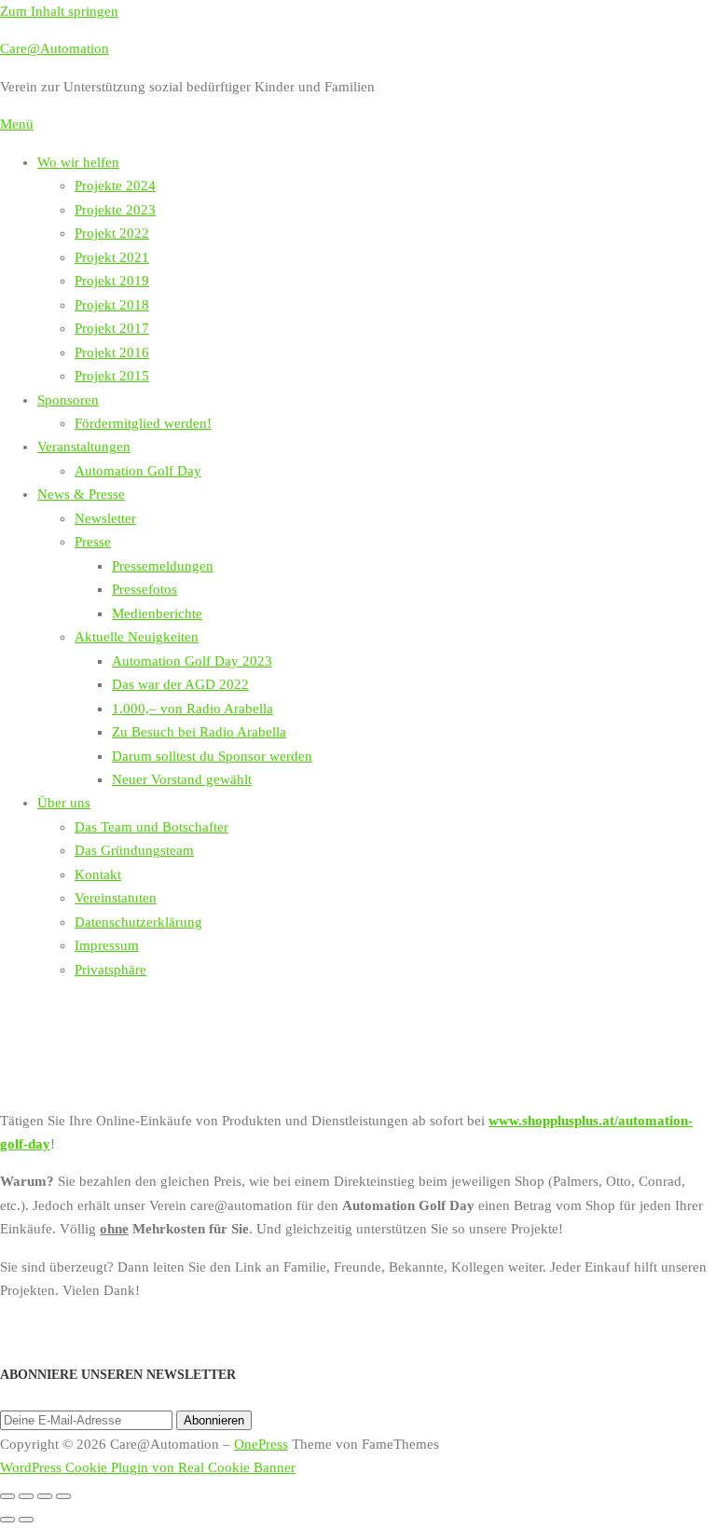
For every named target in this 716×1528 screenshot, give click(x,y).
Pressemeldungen (162, 565)
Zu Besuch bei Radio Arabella (199, 731)
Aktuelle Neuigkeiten (137, 636)
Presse (93, 541)
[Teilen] (44, 1496)
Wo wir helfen (78, 162)
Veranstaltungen (84, 446)
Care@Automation (54, 48)
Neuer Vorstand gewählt (182, 779)
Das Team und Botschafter (151, 826)
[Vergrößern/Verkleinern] (7, 1496)
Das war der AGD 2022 (180, 684)
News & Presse (81, 494)
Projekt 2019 (112, 280)
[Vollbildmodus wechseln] (26, 1496)
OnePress (261, 1444)
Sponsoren (68, 399)
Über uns (63, 802)
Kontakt (98, 874)
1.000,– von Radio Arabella (192, 708)
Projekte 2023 (115, 209)
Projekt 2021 (112, 257)
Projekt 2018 (112, 304)
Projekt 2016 (112, 352)
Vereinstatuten (116, 897)
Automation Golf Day (138, 470)
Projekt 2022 (112, 233)
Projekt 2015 (112, 375)
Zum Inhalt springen (59, 11)
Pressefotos (144, 589)
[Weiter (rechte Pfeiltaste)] (26, 1519)
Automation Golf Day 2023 (192, 661)
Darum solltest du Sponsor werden (212, 756)
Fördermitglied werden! (143, 423)
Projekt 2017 (112, 328)
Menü (17, 124)
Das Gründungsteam (134, 850)
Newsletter (105, 518)
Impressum (107, 945)
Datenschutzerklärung (138, 922)
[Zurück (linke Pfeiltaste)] (7, 1519)
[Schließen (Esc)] (63, 1496)
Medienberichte (157, 613)
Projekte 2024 (115, 185)
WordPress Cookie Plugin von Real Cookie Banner (148, 1467)
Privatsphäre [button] (110, 969)
